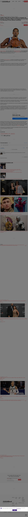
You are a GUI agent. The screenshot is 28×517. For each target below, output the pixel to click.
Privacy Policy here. (18, 508)
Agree (14, 510)
